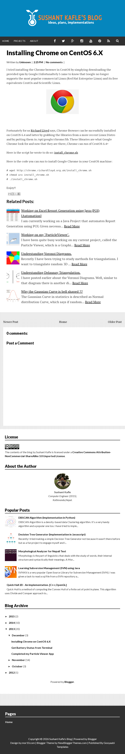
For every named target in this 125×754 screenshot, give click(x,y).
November (18, 659)
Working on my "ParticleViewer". (45, 234)
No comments (54, 62)
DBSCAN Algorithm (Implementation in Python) (46, 517)
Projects (19, 41)
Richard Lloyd (40, 130)
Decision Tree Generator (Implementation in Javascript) (52, 534)
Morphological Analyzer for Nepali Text (42, 551)
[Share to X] (15, 194)
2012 (12, 672)
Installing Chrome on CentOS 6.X (55, 53)
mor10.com (28, 742)
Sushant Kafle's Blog (60, 738)
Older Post (115, 322)
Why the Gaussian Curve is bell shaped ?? (52, 291)
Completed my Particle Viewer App (32, 653)
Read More (72, 226)
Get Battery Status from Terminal (31, 647)
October (17, 666)
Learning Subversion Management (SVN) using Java (49, 568)
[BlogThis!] (12, 194)
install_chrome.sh (66, 152)
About (34, 41)
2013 (12, 628)
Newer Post (10, 322)
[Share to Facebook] (19, 194)
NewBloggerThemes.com (72, 742)
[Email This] (9, 194)
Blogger (69, 681)
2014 (12, 622)
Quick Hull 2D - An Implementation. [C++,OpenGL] (37, 584)
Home (5, 41)
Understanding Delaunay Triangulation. (50, 272)
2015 (12, 616)
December (18, 635)
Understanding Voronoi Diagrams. (46, 253)
